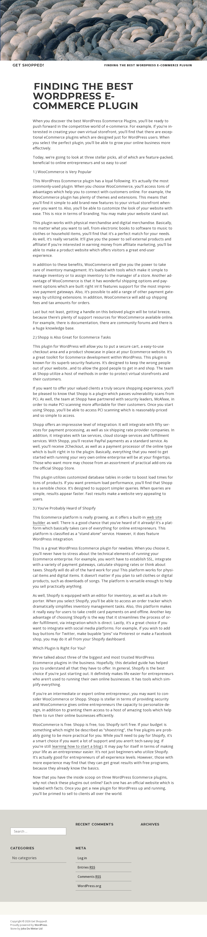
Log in (82, 858)
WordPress (41, 925)
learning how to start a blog (76, 746)
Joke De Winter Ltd (31, 928)
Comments (89, 876)
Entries (86, 867)
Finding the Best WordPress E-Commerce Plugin (148, 65)
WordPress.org (89, 886)
